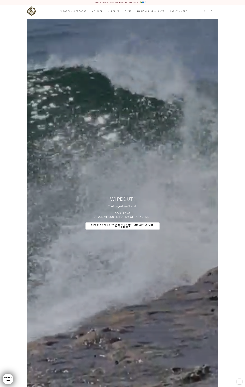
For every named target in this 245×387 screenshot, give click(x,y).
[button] (205, 11)
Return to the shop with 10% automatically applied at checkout (122, 226)
